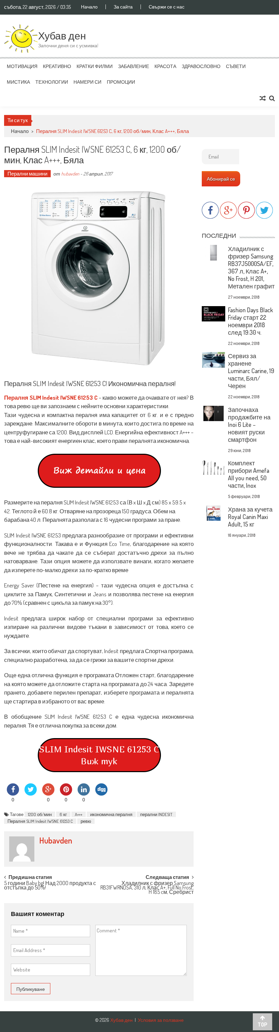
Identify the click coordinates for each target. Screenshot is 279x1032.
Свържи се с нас (166, 6)
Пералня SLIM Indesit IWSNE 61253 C (40, 821)
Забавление (133, 66)
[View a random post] (263, 98)
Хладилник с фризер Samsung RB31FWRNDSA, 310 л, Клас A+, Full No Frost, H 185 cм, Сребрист (147, 886)
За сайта (123, 6)
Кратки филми (95, 66)
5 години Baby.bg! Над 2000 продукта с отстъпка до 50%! (50, 886)
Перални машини (27, 173)
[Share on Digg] (101, 793)
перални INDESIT (156, 814)
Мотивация (22, 66)
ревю (86, 821)
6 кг (63, 814)
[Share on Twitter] (30, 793)
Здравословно (201, 66)
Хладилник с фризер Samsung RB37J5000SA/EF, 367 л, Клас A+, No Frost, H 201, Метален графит (251, 267)
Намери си (87, 82)
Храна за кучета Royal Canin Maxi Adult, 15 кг (250, 516)
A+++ (78, 814)
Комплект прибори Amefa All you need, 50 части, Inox (248, 474)
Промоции (121, 82)
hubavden (70, 174)
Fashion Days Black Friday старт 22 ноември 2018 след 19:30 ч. (250, 321)
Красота (165, 66)
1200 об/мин (40, 814)
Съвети (236, 66)
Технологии (51, 82)
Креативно (57, 66)
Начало (89, 6)
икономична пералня (111, 814)
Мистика (18, 82)
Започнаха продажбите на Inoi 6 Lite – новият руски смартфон (249, 424)
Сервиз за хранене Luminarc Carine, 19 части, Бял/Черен (251, 370)
